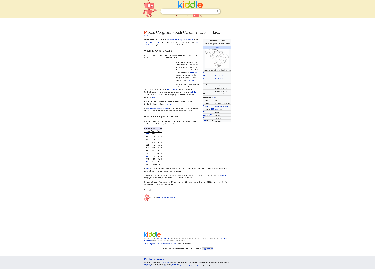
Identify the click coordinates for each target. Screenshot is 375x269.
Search (217, 11)
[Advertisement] (187, 23)
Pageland (190, 80)
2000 (147, 156)
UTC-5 (217, 106)
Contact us (174, 266)
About (160, 266)
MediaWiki (175, 264)
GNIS (205, 121)
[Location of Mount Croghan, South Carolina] (217, 58)
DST (212, 109)
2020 (213, 97)
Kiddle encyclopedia (162, 238)
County (205, 79)
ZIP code (206, 112)
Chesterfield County (175, 39)
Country (206, 73)
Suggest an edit (207, 249)
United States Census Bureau (157, 108)
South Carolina (219, 76)
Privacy (166, 266)
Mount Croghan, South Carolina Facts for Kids (160, 243)
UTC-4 (217, 109)
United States (148, 42)
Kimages (189, 16)
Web (177, 16)
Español (202, 16)
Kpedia (196, 16)
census (181, 124)
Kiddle (146, 266)
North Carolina (172, 89)
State (205, 76)
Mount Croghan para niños (167, 197)
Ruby (153, 97)
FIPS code (206, 118)
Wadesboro (193, 92)
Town (217, 47)
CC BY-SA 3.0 (165, 262)
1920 (147, 134)
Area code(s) (207, 115)
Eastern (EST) (224, 106)
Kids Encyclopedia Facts (151, 36)
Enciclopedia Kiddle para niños (189, 266)
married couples (225, 175)
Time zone (206, 106)
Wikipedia (147, 264)
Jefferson (168, 104)
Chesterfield (219, 79)
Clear (213, 11)
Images (183, 16)
